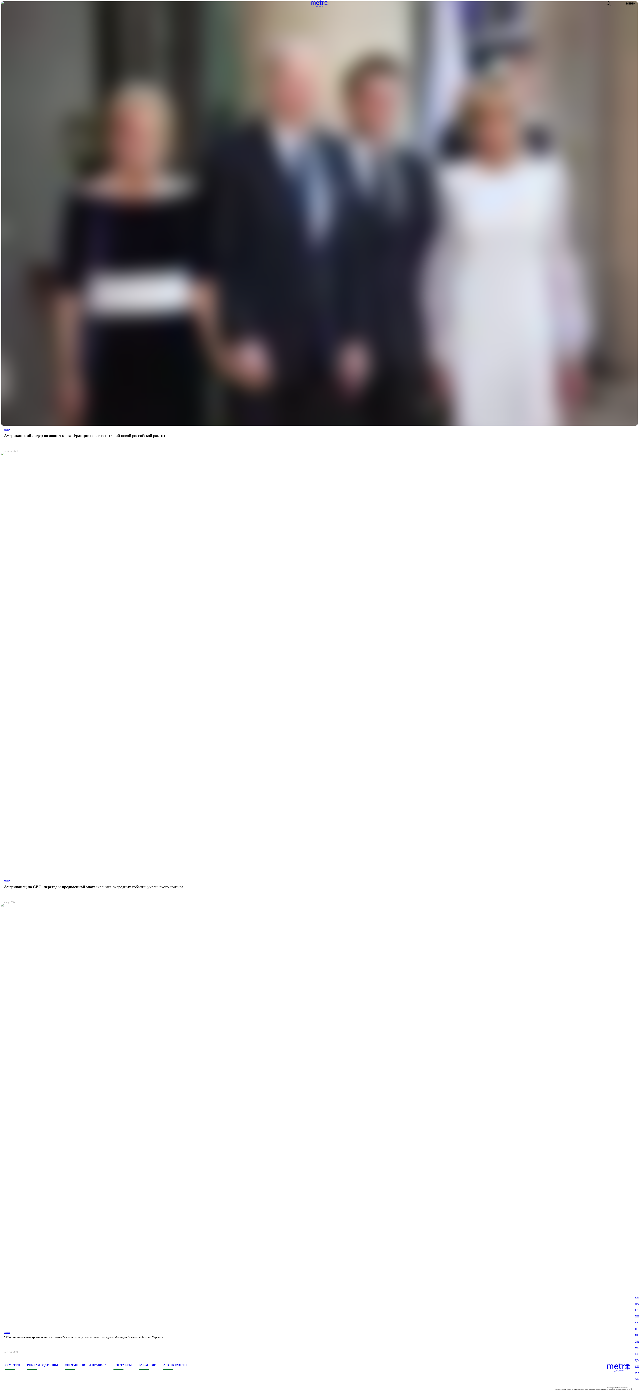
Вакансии (148, 1365)
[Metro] (319, 3)
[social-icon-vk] (8, 1388)
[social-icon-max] (28, 1388)
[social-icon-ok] (21, 1388)
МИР (7, 430)
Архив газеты (175, 1365)
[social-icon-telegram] (14, 1388)
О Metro (12, 1365)
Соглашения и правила (86, 1365)
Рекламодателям (42, 1365)
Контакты (122, 1365)
